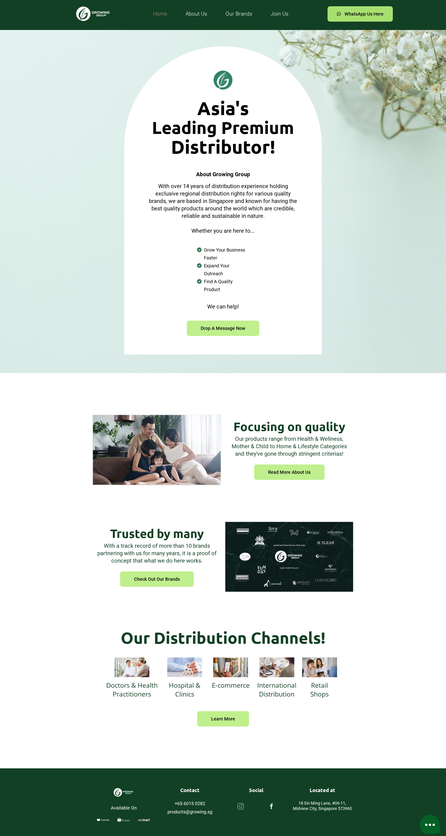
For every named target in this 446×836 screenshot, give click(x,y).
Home (160, 14)
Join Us (280, 14)
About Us (196, 14)
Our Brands (239, 14)
